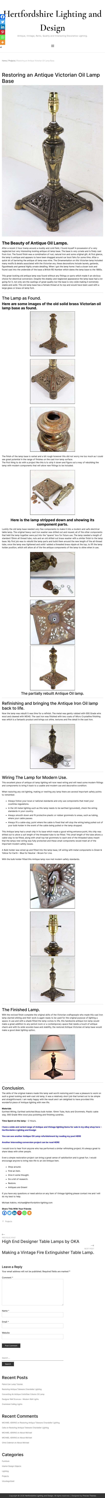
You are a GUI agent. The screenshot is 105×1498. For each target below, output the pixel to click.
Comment (7, 1277)
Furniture (5, 1461)
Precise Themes (89, 1496)
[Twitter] (9, 1213)
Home (5, 61)
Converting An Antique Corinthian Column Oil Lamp (23, 1394)
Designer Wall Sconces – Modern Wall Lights (20, 1399)
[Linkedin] (14, 1213)
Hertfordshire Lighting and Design (52, 20)
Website (6, 1332)
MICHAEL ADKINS (9, 1433)
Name (5, 1310)
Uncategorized (8, 1481)
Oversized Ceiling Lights (12, 1404)
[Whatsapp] (24, 1213)
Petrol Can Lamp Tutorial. (12, 1384)
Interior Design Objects (11, 1466)
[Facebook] (4, 1213)
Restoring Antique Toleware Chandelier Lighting (22, 1389)
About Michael (26, 1433)
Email (5, 1321)
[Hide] (1, 47)
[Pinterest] (19, 1213)
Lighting (5, 1471)
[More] (29, 1213)
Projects (12, 61)
